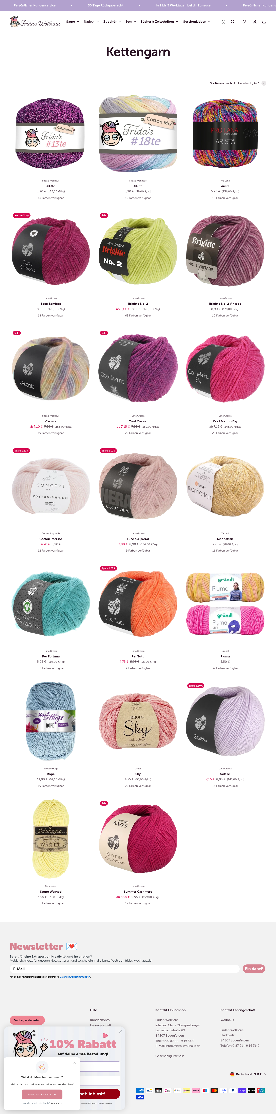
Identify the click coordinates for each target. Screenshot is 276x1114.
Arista (225, 186)
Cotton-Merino (50, 539)
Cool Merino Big (225, 421)
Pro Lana (225, 180)
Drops (138, 768)
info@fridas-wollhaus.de (182, 1046)
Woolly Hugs (51, 768)
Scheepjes (50, 885)
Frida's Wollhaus (50, 180)
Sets (128, 21)
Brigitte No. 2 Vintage (225, 304)
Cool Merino (138, 421)
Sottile (225, 774)
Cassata (50, 421)
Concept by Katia (51, 533)
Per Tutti (138, 656)
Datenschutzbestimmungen (75, 976)
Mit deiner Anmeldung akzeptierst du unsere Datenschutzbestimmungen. (83, 1103)
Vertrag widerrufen (27, 1020)
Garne (70, 21)
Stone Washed (51, 891)
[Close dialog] (120, 1031)
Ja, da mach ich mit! (83, 1094)
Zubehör (110, 21)
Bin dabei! (254, 968)
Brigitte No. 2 (138, 304)
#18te (138, 186)
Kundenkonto (100, 1020)
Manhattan (225, 539)
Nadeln (89, 21)
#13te (50, 186)
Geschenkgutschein (169, 1056)
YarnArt (225, 533)
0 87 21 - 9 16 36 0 (180, 1041)
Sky (138, 774)
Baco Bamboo (51, 304)
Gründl (225, 650)
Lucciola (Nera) (138, 539)
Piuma (225, 656)
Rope (51, 774)
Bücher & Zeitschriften (157, 21)
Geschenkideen (194, 21)
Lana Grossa (50, 298)
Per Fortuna (51, 656)
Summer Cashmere (138, 891)
